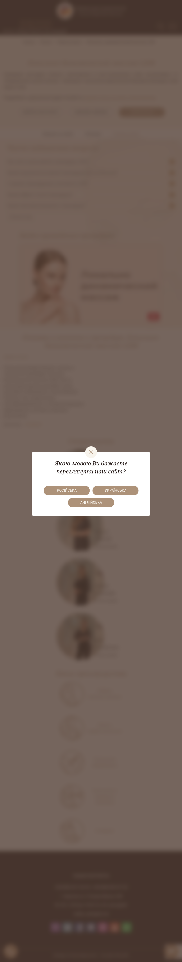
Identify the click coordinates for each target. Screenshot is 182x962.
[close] (91, 452)
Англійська (91, 502)
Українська (115, 490)
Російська (67, 490)
